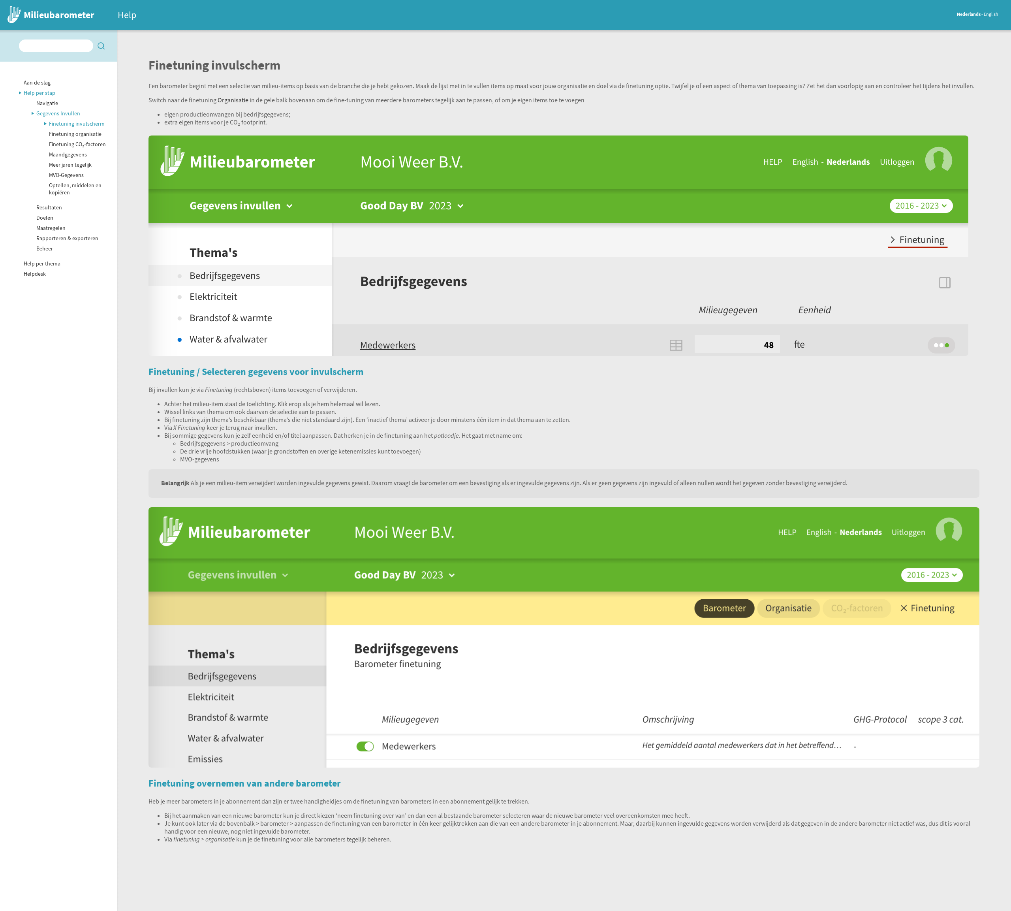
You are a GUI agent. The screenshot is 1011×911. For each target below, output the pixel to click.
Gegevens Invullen (58, 113)
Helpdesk (35, 273)
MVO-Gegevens (66, 175)
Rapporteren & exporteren (67, 238)
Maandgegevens (68, 154)
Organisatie (233, 100)
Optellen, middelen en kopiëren (75, 189)
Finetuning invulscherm (77, 123)
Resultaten (49, 207)
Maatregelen (51, 228)
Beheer (44, 248)
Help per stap (39, 92)
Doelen (44, 217)
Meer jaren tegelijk (70, 164)
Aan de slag (37, 82)
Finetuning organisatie (75, 133)
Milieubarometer (59, 15)
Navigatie (47, 103)
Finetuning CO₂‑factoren (77, 144)
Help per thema (42, 263)
